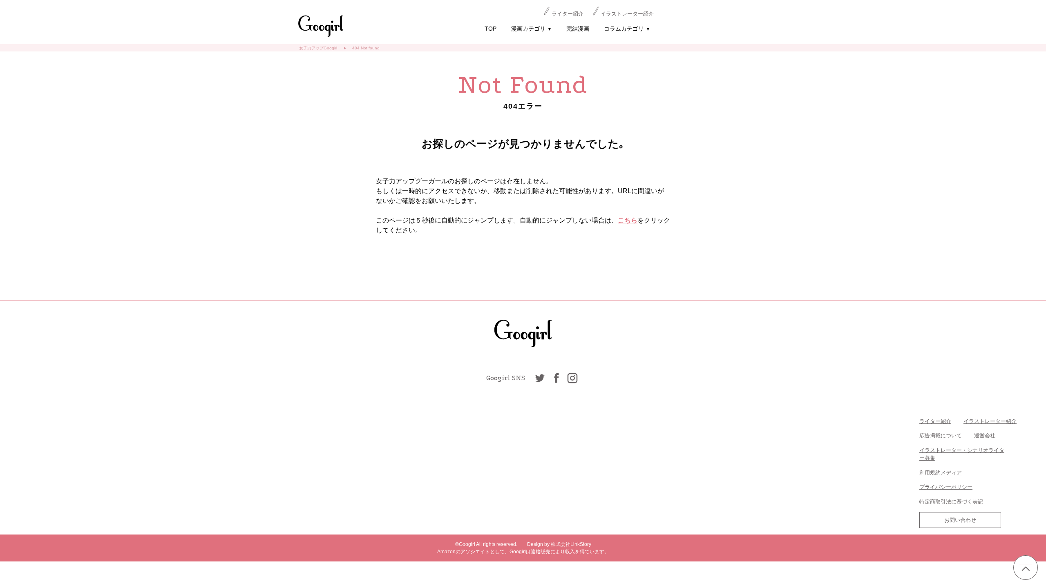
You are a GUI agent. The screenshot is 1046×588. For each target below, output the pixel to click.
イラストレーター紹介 (627, 14)
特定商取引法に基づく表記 (951, 502)
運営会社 (984, 435)
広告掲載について (940, 435)
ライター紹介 (567, 14)
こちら (627, 220)
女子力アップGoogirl (318, 48)
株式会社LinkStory (571, 544)
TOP (490, 28)
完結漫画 (577, 28)
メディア (951, 473)
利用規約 (930, 473)
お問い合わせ (960, 520)
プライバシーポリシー (945, 487)
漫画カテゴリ (531, 28)
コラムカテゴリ (627, 28)
